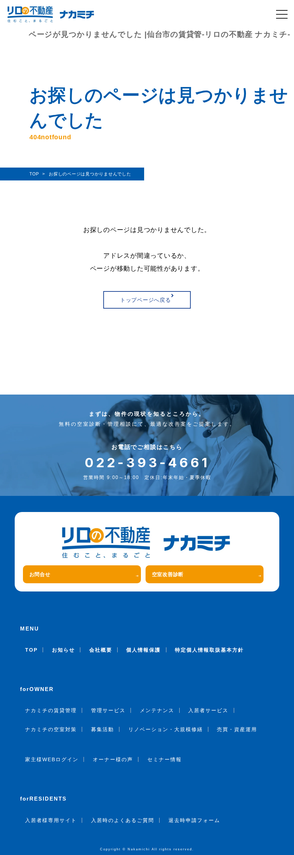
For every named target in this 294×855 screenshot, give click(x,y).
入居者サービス (208, 710)
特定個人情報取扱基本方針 (209, 650)
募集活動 (102, 729)
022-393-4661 (147, 462)
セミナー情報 (164, 759)
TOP (31, 650)
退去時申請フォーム (194, 820)
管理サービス (108, 710)
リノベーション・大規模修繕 (165, 729)
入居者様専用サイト (51, 820)
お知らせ (63, 650)
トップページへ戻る (145, 300)
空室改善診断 (168, 574)
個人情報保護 (143, 650)
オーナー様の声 (113, 759)
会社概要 (100, 650)
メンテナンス (157, 710)
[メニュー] (282, 14)
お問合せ (40, 574)
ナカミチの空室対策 (51, 729)
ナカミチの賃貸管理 (51, 710)
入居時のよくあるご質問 (122, 820)
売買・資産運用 (237, 729)
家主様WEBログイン (52, 759)
